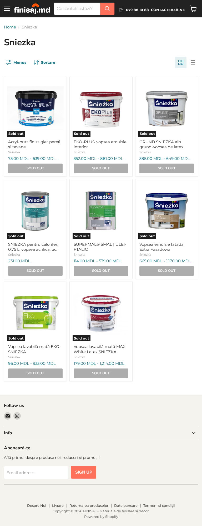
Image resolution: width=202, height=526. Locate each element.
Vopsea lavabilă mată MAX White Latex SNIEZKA (99, 349)
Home (10, 27)
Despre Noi (36, 505)
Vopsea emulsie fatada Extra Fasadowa (161, 247)
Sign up (83, 472)
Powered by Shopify (101, 516)
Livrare (58, 505)
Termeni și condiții (159, 505)
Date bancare (126, 505)
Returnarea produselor (88, 505)
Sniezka (14, 152)
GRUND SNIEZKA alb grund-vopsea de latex (161, 144)
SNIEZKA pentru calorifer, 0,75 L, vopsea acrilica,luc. (33, 247)
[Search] (107, 9)
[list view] (192, 62)
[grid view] (180, 62)
